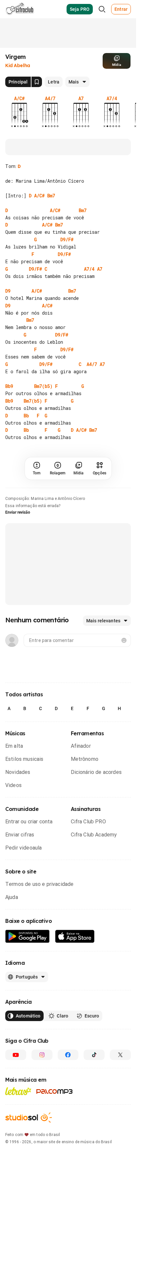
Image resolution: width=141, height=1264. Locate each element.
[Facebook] (68, 1055)
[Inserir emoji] (124, 640)
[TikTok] (94, 1055)
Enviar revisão (17, 512)
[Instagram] (41, 1055)
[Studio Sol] (28, 1117)
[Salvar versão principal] (36, 82)
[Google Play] (27, 936)
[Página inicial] (19, 9)
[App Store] (75, 936)
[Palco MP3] (54, 1091)
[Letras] (18, 1091)
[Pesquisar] (102, 9)
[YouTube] (15, 1055)
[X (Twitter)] (120, 1055)
